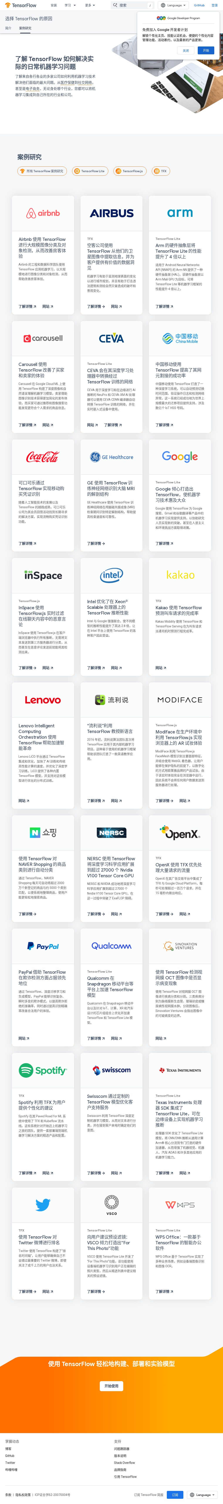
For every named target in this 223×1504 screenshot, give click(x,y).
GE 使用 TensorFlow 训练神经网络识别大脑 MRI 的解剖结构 (111, 488)
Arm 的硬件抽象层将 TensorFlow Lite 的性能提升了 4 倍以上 (178, 251)
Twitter (10, 1463)
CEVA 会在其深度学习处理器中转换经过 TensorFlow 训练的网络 (110, 376)
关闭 (186, 51)
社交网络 (85, 83)
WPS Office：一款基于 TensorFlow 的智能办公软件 (178, 1242)
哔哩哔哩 (11, 1469)
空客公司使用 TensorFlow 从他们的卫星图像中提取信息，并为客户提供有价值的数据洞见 (110, 257)
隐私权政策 (23, 1495)
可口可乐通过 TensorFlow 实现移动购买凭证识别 (41, 488)
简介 (8, 28)
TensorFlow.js (133, 171)
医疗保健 (67, 83)
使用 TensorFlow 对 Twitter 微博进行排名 (39, 1240)
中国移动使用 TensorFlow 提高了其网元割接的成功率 (178, 370)
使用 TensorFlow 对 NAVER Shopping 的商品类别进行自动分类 (42, 864)
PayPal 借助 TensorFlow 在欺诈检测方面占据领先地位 (42, 978)
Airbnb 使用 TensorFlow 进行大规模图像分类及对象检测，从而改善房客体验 (42, 248)
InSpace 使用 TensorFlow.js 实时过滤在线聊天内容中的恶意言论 (42, 616)
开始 (206, 50)
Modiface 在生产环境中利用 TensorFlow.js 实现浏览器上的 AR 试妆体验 (178, 737)
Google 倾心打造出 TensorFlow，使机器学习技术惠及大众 (177, 494)
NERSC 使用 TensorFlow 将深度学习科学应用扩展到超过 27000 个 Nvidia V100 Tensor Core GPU (111, 867)
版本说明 (120, 1456)
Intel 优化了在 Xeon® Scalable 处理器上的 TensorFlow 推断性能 (107, 607)
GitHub (199, 5)
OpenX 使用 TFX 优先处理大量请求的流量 (178, 867)
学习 (68, 5)
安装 (54, 5)
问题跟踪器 (121, 1449)
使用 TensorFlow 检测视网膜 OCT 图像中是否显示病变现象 (178, 978)
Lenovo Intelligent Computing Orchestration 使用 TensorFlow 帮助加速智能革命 (41, 737)
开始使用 (111, 1386)
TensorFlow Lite (93, 171)
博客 (8, 1449)
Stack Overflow (124, 1463)
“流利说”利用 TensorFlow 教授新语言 (110, 728)
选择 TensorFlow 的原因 (28, 19)
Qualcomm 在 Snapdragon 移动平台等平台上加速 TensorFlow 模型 (110, 987)
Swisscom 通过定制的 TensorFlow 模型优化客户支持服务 (110, 1102)
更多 (88, 5)
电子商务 (33, 89)
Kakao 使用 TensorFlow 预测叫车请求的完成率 (178, 610)
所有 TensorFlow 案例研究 (45, 171)
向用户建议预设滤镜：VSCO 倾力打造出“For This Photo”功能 (108, 1242)
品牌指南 (120, 1469)
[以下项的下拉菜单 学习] (76, 5)
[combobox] (132, 5)
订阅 (175, 1495)
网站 (46, 306)
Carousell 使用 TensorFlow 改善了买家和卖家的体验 (41, 370)
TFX (163, 171)
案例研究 (25, 28)
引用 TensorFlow (125, 1476)
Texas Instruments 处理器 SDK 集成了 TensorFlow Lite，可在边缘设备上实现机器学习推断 (179, 1114)
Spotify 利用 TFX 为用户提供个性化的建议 (42, 1105)
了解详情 (26, 306)
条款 (8, 1495)
